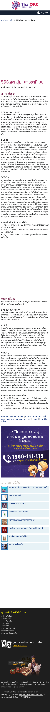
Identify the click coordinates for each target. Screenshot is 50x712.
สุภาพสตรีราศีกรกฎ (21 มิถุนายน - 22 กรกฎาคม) (28, 487)
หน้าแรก (4, 682)
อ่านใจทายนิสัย (7, 20)
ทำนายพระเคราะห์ (8, 628)
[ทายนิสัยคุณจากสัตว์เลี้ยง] (4, 538)
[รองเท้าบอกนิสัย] (4, 497)
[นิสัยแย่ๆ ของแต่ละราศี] (4, 505)
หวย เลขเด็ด (19, 687)
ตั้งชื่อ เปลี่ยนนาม (12, 684)
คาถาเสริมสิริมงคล (7, 687)
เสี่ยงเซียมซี (6, 618)
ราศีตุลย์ (35, 419)
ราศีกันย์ (27, 419)
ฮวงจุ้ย (42, 682)
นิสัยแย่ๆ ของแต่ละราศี (17, 503)
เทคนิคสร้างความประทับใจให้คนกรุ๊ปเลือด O (26, 528)
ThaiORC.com (24, 695)
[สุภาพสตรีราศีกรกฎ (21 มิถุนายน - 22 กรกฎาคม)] (4, 489)
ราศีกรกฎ (10, 419)
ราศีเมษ (28, 416)
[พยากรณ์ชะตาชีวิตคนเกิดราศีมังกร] (4, 522)
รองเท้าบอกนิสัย (15, 495)
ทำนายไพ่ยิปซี (7, 616)
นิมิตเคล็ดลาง (33, 682)
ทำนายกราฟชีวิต (8, 631)
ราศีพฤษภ (37, 416)
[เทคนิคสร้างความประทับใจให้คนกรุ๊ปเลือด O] (4, 530)
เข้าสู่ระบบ (44, 12)
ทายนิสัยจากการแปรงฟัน (18, 511)
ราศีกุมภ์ (13, 416)
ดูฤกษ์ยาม (23, 682)
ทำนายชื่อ (5, 626)
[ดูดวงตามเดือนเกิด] (4, 546)
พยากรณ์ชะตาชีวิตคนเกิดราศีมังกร (22, 520)
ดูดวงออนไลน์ (13, 682)
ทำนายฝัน (5, 623)
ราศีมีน (20, 416)
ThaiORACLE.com (36, 695)
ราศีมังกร (4, 416)
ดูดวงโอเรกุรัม (7, 621)
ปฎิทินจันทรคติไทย (26, 684)
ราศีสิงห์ (19, 419)
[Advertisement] (25, 50)
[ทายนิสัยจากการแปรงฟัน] (4, 513)
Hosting (15, 697)
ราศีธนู (3, 421)
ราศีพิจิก (43, 419)
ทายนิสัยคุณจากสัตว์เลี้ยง (18, 536)
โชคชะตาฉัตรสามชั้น (9, 633)
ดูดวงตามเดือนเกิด (16, 544)
